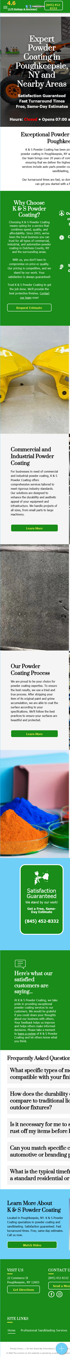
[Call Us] (62, 1350)
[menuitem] (11, 1330)
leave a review (27, 1033)
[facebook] (51, 1294)
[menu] (5, 7)
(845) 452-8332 (58, 1278)
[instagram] (59, 1294)
